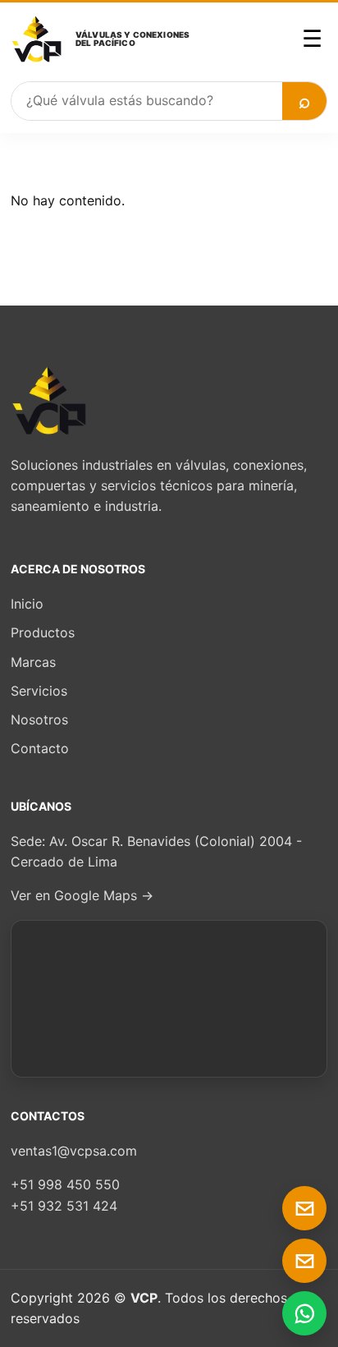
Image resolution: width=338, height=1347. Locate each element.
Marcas (33, 662)
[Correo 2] (304, 1261)
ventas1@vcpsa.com (74, 1150)
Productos (43, 632)
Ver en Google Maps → (82, 895)
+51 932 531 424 (64, 1206)
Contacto (40, 748)
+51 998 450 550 (65, 1184)
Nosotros (39, 719)
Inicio (27, 603)
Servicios (39, 691)
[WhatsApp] (304, 1313)
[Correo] (304, 1208)
